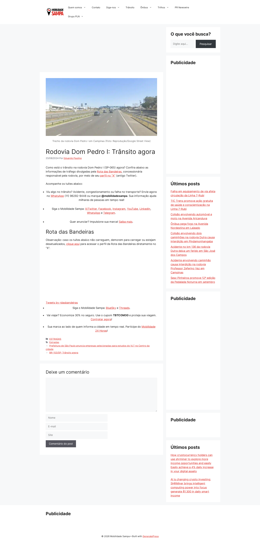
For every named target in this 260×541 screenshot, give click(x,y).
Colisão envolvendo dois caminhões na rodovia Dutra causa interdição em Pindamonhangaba (193, 237)
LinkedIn (144, 208)
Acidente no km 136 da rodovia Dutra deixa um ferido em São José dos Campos (193, 250)
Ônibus (144, 7)
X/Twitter (91, 208)
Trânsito (130, 7)
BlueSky (111, 307)
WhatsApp (57, 195)
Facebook (104, 208)
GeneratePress (151, 536)
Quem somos (75, 7)
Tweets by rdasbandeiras (62, 302)
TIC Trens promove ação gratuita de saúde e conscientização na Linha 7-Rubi (192, 205)
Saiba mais (125, 221)
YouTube (132, 208)
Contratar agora (101, 319)
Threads (124, 307)
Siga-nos (111, 7)
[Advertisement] (101, 48)
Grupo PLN (74, 16)
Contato (96, 7)
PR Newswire (182, 7)
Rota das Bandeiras (109, 171)
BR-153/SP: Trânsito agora (63, 352)
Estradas (54, 342)
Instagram (119, 208)
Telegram (109, 212)
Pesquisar (206, 43)
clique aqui (73, 243)
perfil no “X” (107, 175)
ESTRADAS (55, 339)
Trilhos (161, 7)
